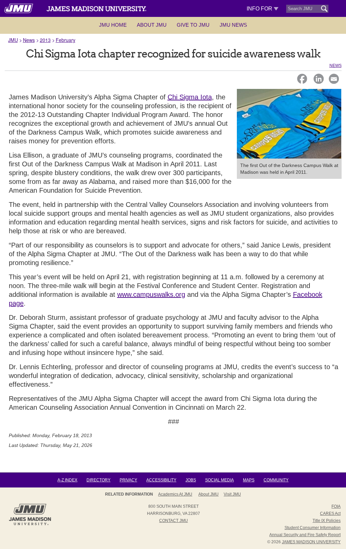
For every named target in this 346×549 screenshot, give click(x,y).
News (29, 40)
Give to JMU (193, 25)
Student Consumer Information (313, 527)
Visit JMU (232, 494)
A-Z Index (67, 480)
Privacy (128, 480)
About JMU (152, 25)
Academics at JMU (175, 494)
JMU (13, 40)
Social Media (219, 480)
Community (276, 480)
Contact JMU (173, 520)
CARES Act (330, 513)
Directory (98, 480)
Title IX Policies (327, 520)
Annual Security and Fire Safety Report (305, 534)
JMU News (233, 25)
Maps (248, 480)
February (65, 40)
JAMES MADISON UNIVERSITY (311, 542)
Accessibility (161, 480)
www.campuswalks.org (151, 294)
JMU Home (113, 25)
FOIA (336, 506)
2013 (45, 40)
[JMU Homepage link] (29, 524)
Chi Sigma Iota (190, 97)
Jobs (191, 480)
